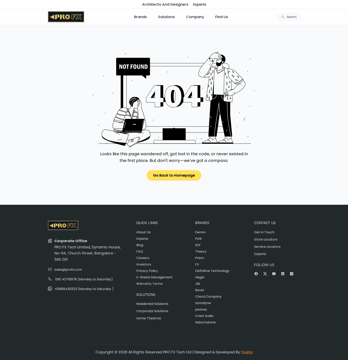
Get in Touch (264, 232)
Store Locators (266, 239)
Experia (199, 4)
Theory (200, 251)
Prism (199, 258)
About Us (143, 232)
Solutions (166, 16)
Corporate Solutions (152, 311)
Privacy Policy (147, 270)
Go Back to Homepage (174, 175)
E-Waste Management (154, 277)
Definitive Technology (212, 270)
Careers (142, 258)
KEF (198, 245)
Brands (140, 16)
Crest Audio (204, 316)
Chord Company (208, 296)
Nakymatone (205, 322)
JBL (197, 283)
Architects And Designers (165, 4)
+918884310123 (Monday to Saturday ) (84, 289)
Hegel (199, 277)
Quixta (247, 352)
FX (197, 264)
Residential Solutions (152, 303)
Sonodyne (203, 303)
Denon (200, 232)
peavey (201, 309)
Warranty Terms (149, 283)
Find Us (221, 16)
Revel (199, 290)
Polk (198, 238)
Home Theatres (148, 318)
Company (195, 16)
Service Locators (267, 246)
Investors (143, 264)
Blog (139, 245)
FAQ (139, 251)
